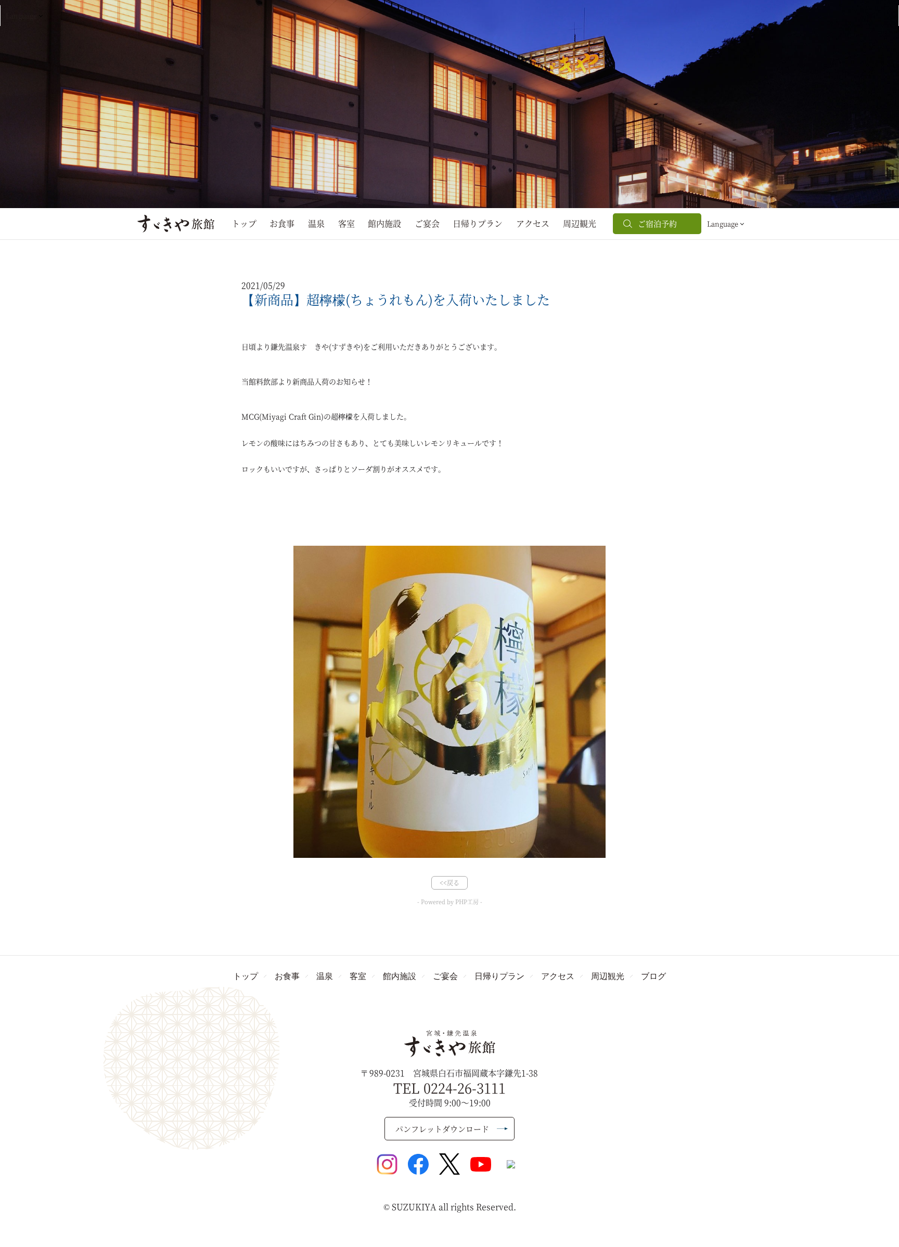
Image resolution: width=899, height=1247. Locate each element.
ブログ (653, 975)
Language (21, 15)
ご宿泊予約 (657, 223)
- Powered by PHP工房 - (449, 901)
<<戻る (449, 882)
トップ (244, 223)
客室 (346, 223)
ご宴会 (427, 223)
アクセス (532, 223)
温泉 (316, 223)
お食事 (281, 223)
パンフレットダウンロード (442, 1128)
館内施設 (384, 223)
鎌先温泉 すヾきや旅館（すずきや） (449, 1043)
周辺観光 (579, 223)
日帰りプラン (478, 223)
